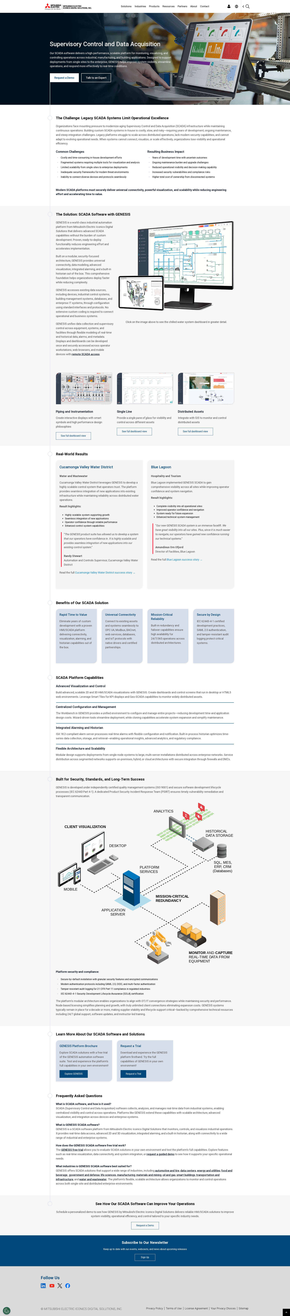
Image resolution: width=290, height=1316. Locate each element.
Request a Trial (133, 1074)
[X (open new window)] (59, 1285)
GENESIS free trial (72, 1149)
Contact (204, 6)
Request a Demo (64, 77)
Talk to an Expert (96, 77)
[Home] (68, 6)
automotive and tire (167, 1170)
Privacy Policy (154, 1308)
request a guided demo (160, 1154)
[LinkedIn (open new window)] (44, 1285)
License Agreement (196, 1308)
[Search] (247, 6)
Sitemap (243, 1308)
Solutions (126, 6)
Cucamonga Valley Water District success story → (105, 572)
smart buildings (186, 1175)
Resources (169, 6)
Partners (182, 6)
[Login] (229, 6)
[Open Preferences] (6, 1310)
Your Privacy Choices (223, 1308)
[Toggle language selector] (236, 6)
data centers (188, 1170)
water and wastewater (93, 1179)
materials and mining (148, 1175)
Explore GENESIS (74, 1074)
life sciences (108, 1175)
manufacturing (126, 1175)
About (193, 6)
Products (154, 6)
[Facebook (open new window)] (67, 1285)
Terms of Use (174, 1308)
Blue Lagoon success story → (185, 559)
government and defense (84, 1175)
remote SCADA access (86, 354)
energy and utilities (208, 1170)
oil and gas (169, 1175)
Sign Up (145, 1257)
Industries (140, 6)
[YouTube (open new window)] (52, 1285)
